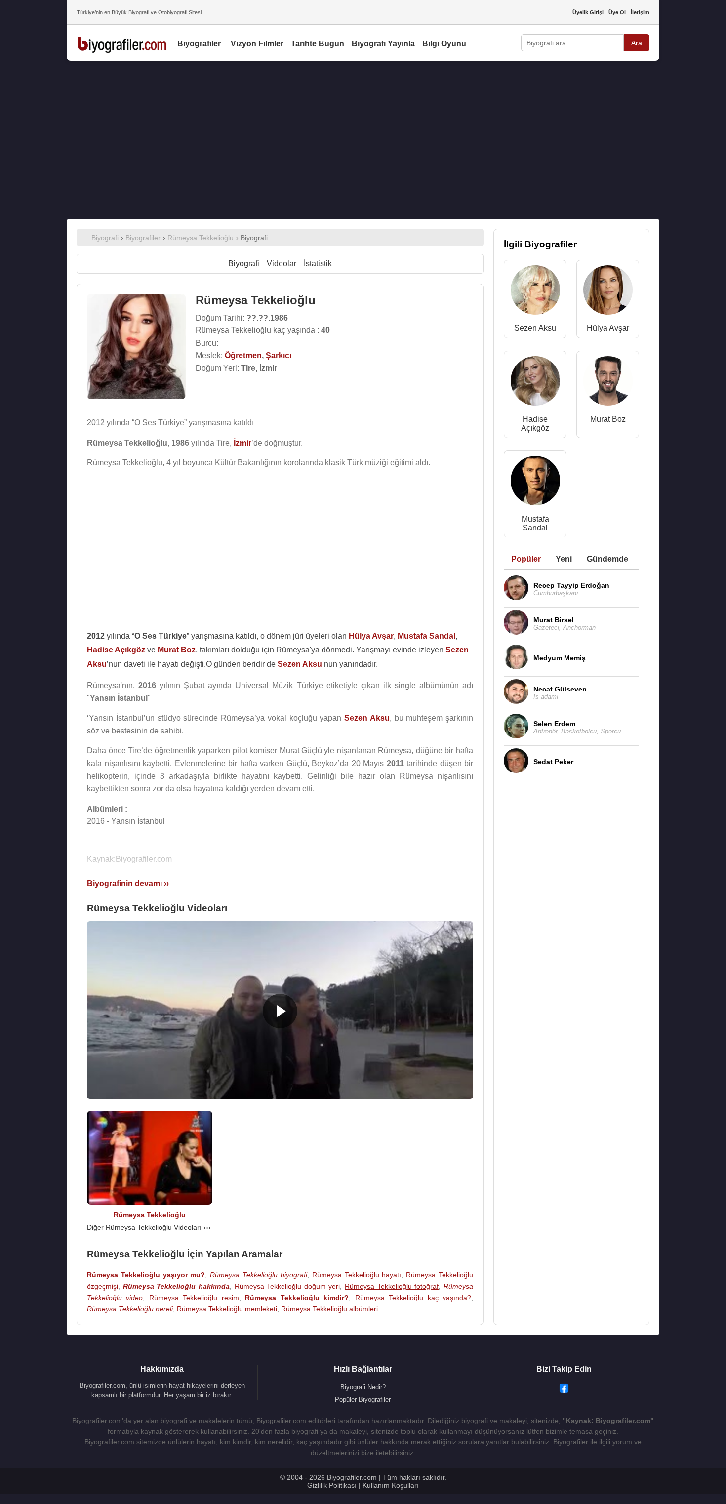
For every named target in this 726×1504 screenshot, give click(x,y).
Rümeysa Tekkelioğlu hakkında (176, 1286)
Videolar (281, 263)
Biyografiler (199, 44)
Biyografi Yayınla (383, 44)
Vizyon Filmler (257, 44)
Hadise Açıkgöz (535, 423)
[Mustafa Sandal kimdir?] (535, 483)
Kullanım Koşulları (391, 1485)
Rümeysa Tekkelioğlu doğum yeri (287, 1286)
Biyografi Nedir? (363, 1387)
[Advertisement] (363, 140)
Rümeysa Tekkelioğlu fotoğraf (392, 1286)
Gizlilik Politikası (332, 1485)
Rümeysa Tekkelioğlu (150, 1215)
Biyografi (243, 263)
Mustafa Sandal (535, 523)
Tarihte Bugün (317, 44)
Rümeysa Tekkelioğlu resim (194, 1297)
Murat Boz (608, 419)
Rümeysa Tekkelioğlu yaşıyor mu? (146, 1275)
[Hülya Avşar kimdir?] (608, 292)
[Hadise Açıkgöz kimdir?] (535, 383)
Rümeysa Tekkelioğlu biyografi (258, 1275)
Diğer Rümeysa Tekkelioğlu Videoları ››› (149, 1227)
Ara (636, 43)
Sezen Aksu (535, 328)
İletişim (640, 12)
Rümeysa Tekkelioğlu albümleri (329, 1309)
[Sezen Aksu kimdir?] (535, 292)
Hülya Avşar (608, 328)
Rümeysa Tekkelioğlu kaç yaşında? (413, 1297)
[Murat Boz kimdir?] (608, 383)
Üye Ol (617, 12)
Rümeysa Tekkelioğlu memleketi (227, 1309)
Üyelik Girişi (588, 12)
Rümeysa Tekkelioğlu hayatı (357, 1275)
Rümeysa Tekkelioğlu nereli (130, 1309)
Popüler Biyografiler (363, 1399)
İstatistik (318, 263)
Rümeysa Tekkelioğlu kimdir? (297, 1297)
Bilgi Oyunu (444, 44)
